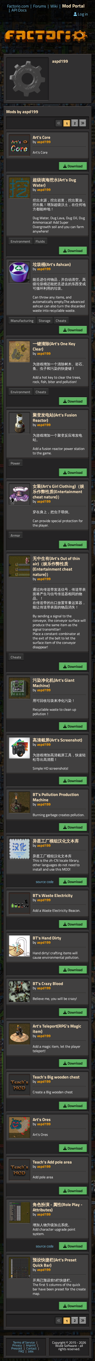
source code (44, 881)
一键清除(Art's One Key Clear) (54, 346)
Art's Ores (42, 1119)
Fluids (40, 241)
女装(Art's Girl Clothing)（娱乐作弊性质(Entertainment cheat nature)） (58, 491)
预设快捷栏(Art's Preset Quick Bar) (54, 1262)
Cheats (61, 320)
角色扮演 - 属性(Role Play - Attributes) (57, 1207)
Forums (39, 6)
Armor (15, 535)
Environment (20, 241)
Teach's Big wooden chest (56, 1077)
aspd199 (44, 141)
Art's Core (41, 137)
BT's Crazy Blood (48, 983)
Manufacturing (22, 320)
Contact (31, 1348)
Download (75, 166)
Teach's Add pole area (52, 1162)
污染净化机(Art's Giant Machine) (53, 683)
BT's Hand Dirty (47, 938)
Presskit (16, 1348)
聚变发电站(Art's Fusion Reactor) (55, 417)
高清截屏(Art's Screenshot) (57, 740)
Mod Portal (73, 6)
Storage (44, 320)
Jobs (31, 1351)
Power (15, 463)
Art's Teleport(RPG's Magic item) (57, 1028)
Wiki (54, 6)
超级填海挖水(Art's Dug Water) (54, 182)
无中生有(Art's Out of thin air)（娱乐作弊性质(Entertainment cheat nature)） (56, 566)
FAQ (21, 1351)
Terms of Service (24, 1342)
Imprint (31, 1345)
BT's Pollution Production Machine (56, 797)
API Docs (19, 10)
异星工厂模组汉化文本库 (56, 841)
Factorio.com (18, 6)
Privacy (17, 1345)
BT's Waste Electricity (53, 895)
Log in (83, 14)
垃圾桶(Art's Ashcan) (52, 264)
